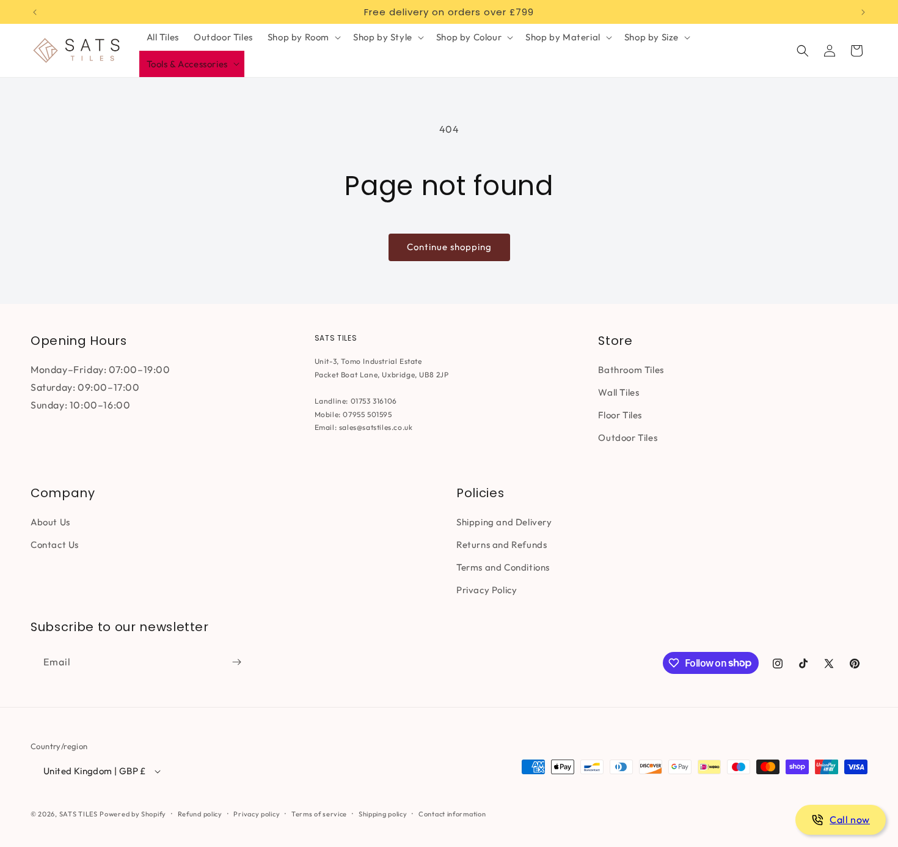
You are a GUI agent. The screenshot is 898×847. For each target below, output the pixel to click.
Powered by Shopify (133, 814)
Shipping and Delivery (504, 522)
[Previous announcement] (34, 12)
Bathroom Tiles (630, 369)
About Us (50, 522)
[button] (303, 37)
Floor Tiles (620, 415)
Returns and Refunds (501, 544)
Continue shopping (449, 247)
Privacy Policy (486, 590)
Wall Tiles (618, 392)
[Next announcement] (863, 12)
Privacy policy (256, 814)
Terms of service (319, 814)
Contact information (452, 814)
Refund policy (200, 814)
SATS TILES (78, 814)
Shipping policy (383, 814)
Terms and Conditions (503, 567)
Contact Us (55, 544)
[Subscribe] (236, 662)
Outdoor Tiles (627, 437)
